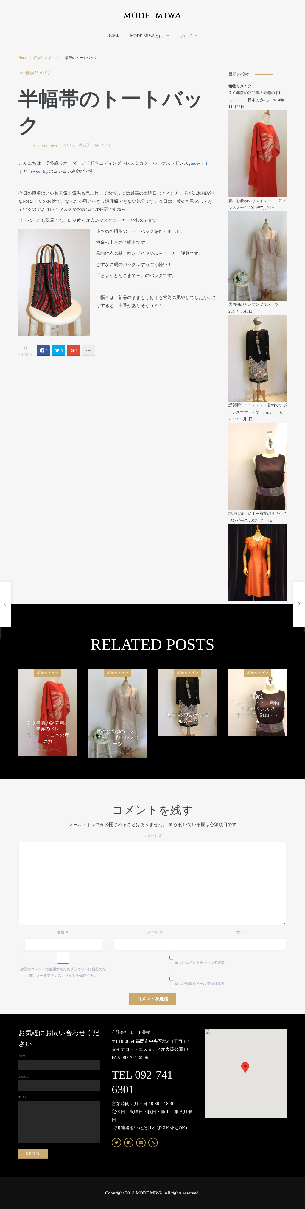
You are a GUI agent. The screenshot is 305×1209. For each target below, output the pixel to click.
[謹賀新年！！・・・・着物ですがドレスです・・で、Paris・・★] (257, 466)
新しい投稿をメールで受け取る (200, 983)
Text (22, 1097)
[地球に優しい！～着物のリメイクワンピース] (257, 562)
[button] (245, 1068)
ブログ (186, 36)
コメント (152, 836)
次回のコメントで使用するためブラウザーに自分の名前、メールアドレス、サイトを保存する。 (63, 972)
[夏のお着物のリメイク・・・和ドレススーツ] (257, 255)
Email (23, 1076)
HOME (113, 35)
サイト (241, 932)
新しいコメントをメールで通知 (200, 962)
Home (22, 58)
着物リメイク (44, 58)
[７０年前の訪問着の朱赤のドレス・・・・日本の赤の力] (257, 153)
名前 (63, 932)
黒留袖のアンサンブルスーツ (253, 304)
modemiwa (47, 145)
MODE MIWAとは (146, 36)
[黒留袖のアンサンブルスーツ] (257, 358)
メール (155, 932)
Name (22, 1056)
